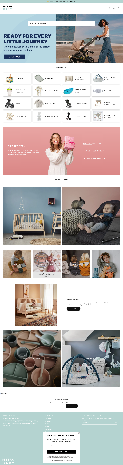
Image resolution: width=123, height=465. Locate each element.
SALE (16, 9)
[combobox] (61, 23)
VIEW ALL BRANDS (61, 180)
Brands (17, 6)
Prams (24, 6)
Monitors (40, 6)
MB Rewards (24, 9)
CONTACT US (73, 309)
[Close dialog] (78, 433)
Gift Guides (47, 424)
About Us (47, 426)
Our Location (48, 418)
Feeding (57, 6)
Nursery (31, 6)
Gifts (100, 6)
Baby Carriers (81, 6)
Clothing (71, 6)
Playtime (49, 6)
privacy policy (69, 460)
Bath (64, 6)
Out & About (92, 6)
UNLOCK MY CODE (61, 451)
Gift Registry (35, 9)
